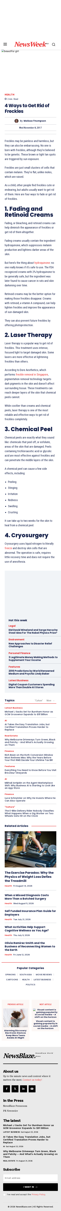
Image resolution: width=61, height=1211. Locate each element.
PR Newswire (10, 1110)
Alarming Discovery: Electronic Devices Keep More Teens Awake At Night (15, 1034)
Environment (16, 639)
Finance (9, 751)
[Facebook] (6, 1088)
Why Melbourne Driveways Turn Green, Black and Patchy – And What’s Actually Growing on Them (30, 742)
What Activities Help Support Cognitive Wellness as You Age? (27, 928)
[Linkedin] (23, 1088)
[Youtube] (32, 1088)
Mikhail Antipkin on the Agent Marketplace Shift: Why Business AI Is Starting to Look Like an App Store (30, 785)
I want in (28, 1187)
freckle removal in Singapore (32, 374)
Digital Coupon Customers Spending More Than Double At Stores (32, 686)
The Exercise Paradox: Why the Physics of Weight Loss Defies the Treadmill (29, 876)
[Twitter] (15, 1088)
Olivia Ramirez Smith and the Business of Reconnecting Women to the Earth (30, 946)
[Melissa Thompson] (17, 121)
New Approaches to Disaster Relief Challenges (30, 645)
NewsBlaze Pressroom (15, 1105)
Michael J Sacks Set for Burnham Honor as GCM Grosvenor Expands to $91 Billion (29, 713)
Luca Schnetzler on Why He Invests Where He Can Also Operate (30, 799)
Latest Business (18, 680)
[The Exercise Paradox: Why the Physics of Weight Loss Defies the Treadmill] (30, 849)
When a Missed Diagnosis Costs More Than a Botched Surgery (27, 897)
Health (9, 94)
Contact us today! (32, 1079)
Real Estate (11, 736)
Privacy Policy (38, 1194)
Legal (12, 626)
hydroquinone (42, 262)
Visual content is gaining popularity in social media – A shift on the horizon (45, 1025)
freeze (8, 548)
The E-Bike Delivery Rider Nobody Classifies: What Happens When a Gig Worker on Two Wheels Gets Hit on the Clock (29, 813)
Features (14, 667)
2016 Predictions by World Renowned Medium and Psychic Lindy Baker (31, 672)
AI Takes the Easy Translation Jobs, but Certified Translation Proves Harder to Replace (27, 727)
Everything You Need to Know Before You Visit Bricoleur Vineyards (30, 771)
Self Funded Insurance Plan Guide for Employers (30, 912)
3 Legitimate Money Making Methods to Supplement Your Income (33, 659)
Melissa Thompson (35, 121)
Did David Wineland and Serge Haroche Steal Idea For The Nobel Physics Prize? (33, 631)
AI (6, 721)
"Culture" (39, 700)
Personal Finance (19, 653)
